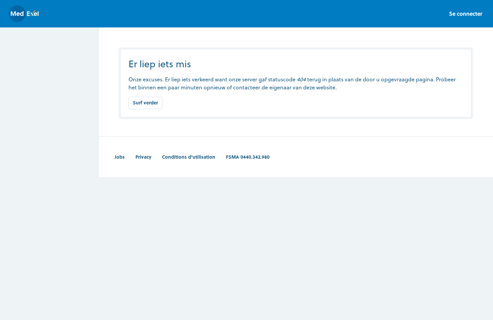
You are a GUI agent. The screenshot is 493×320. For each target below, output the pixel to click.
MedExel (24, 13)
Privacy (143, 156)
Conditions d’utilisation (188, 156)
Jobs (120, 156)
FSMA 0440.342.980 (248, 156)
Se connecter (465, 13)
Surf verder (145, 102)
